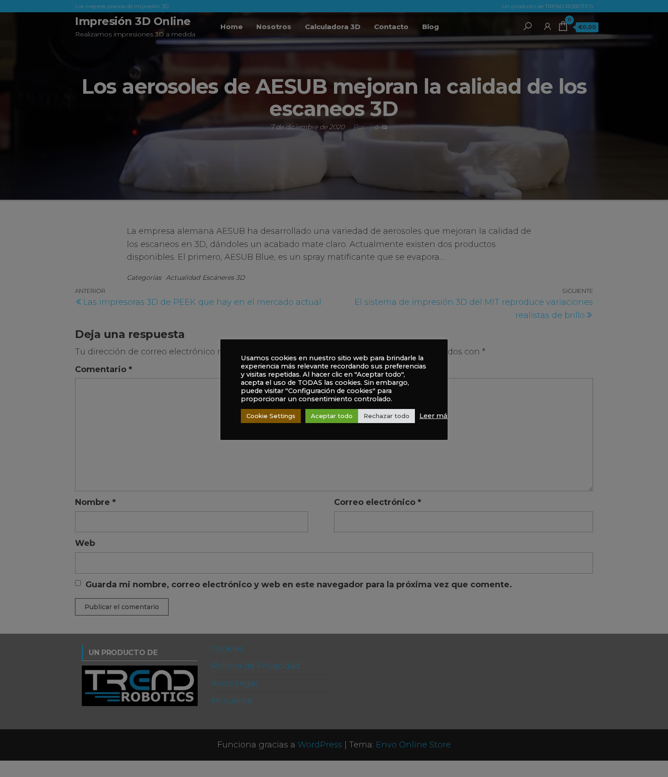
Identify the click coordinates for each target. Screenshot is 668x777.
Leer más (435, 416)
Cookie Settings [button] (270, 415)
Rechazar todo (386, 415)
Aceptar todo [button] (332, 415)
